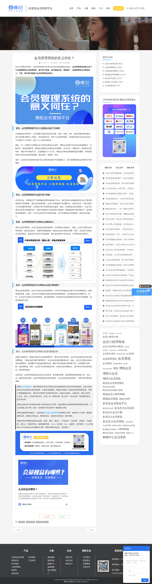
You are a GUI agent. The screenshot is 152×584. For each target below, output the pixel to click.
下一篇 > (91, 530)
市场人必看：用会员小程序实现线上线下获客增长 (120, 219)
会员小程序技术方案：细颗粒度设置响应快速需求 (120, 214)
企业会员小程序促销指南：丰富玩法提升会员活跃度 (120, 250)
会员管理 (21, 522)
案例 (93, 8)
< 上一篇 (17, 530)
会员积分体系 (113, 350)
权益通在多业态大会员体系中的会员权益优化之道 (120, 280)
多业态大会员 (110, 78)
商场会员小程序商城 (114, 394)
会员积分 (105, 350)
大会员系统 (107, 425)
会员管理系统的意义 (42, 522)
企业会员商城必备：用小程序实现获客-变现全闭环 (120, 183)
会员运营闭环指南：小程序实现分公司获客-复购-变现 (120, 229)
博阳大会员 (110, 373)
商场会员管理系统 (112, 74)
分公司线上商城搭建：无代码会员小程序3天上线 (120, 224)
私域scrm (130, 433)
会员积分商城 (122, 350)
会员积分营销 (121, 354)
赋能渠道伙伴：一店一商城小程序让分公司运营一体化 (120, 209)
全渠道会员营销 (111, 71)
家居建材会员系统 (109, 429)
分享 (63, 517)
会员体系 (111, 333)
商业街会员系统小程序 (113, 390)
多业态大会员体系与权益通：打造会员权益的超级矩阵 (120, 275)
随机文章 (130, 167)
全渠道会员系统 (107, 369)
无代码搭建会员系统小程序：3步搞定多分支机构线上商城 (120, 193)
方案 (86, 8)
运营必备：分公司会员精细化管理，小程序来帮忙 (120, 255)
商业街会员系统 (109, 387)
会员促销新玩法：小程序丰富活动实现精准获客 (120, 199)
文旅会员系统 (120, 433)
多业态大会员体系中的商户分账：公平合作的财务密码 (120, 306)
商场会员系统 (110, 398)
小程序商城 (123, 429)
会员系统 (124, 358)
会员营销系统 (117, 364)
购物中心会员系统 (114, 437)
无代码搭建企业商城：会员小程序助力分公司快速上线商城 (120, 239)
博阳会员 (125, 368)
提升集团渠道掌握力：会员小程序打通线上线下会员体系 (120, 178)
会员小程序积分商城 (113, 346)
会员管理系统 (26, 386)
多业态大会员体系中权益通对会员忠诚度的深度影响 (120, 285)
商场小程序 (124, 399)
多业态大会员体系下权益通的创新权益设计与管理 (120, 295)
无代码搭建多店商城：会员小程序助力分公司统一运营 (120, 265)
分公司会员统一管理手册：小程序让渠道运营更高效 (120, 188)
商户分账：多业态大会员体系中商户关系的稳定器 (120, 311)
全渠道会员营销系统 (52, 413)
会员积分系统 (109, 353)
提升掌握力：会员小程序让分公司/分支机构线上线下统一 (120, 244)
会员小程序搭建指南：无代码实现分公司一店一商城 (120, 173)
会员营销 (107, 363)
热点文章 (119, 167)
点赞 (47, 517)
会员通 (125, 364)
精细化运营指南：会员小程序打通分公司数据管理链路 (120, 204)
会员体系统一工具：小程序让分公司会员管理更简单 (120, 234)
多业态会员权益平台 (115, 403)
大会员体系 (129, 422)
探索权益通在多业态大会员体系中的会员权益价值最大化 (120, 301)
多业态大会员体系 (124, 407)
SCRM (105, 333)
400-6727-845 (136, 8)
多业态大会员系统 (113, 421)
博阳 (115, 368)
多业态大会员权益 (112, 416)
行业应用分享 (110, 85)
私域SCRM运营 (111, 82)
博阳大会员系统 (112, 378)
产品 (79, 8)
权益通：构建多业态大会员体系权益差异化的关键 (120, 290)
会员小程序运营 (111, 63)
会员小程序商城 (114, 342)
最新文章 (108, 167)
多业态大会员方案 (112, 412)
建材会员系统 (108, 433)
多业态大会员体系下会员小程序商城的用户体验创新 (120, 321)
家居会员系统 (117, 425)
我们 (108, 8)
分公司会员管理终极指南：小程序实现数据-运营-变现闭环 (120, 270)
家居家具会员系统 (129, 425)
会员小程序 (118, 333)
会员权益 (126, 347)
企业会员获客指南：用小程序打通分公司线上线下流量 (120, 260)
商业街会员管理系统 (113, 383)
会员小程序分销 (110, 336)
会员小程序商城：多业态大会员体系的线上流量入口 (120, 316)
